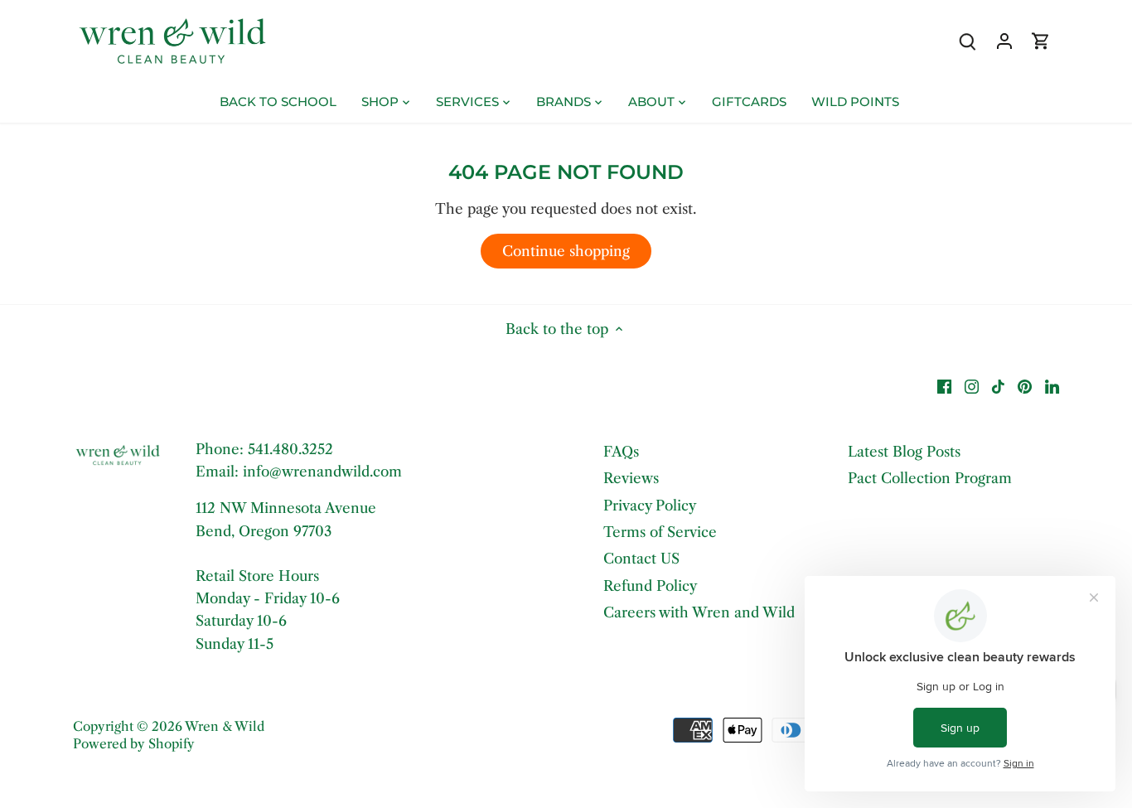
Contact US (641, 558)
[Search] (968, 41)
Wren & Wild (224, 726)
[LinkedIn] (1052, 386)
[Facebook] (944, 386)
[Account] (1004, 41)
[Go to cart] (1041, 41)
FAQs (621, 451)
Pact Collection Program (930, 478)
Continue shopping (566, 251)
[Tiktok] (998, 386)
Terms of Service (660, 532)
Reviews (631, 478)
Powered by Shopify (134, 744)
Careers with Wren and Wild (699, 612)
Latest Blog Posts (904, 451)
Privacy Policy (649, 505)
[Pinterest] (1025, 386)
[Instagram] (972, 386)
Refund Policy (650, 586)
